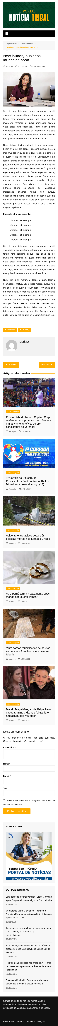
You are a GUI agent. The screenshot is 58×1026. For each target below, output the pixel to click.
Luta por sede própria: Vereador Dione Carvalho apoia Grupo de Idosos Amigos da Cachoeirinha (29, 898)
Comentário (9, 747)
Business (11, 330)
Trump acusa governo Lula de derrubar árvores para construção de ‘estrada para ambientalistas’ (28, 931)
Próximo (45, 364)
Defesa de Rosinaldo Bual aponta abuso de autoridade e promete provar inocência (27, 982)
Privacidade (8, 1021)
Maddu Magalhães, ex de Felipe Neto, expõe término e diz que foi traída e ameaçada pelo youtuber (29, 712)
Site (5, 788)
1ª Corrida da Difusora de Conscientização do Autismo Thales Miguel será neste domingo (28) (27, 481)
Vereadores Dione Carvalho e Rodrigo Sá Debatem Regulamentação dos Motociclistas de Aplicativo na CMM (29, 914)
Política (20, 1021)
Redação (12, 431)
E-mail (7, 776)
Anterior (12, 364)
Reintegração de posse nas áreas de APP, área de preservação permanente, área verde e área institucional (28, 966)
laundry (25, 330)
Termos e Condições (36, 1021)
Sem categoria (38, 67)
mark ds (9, 67)
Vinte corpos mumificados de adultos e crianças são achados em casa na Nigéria (28, 651)
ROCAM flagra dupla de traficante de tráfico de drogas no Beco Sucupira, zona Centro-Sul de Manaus (28, 949)
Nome (6, 764)
